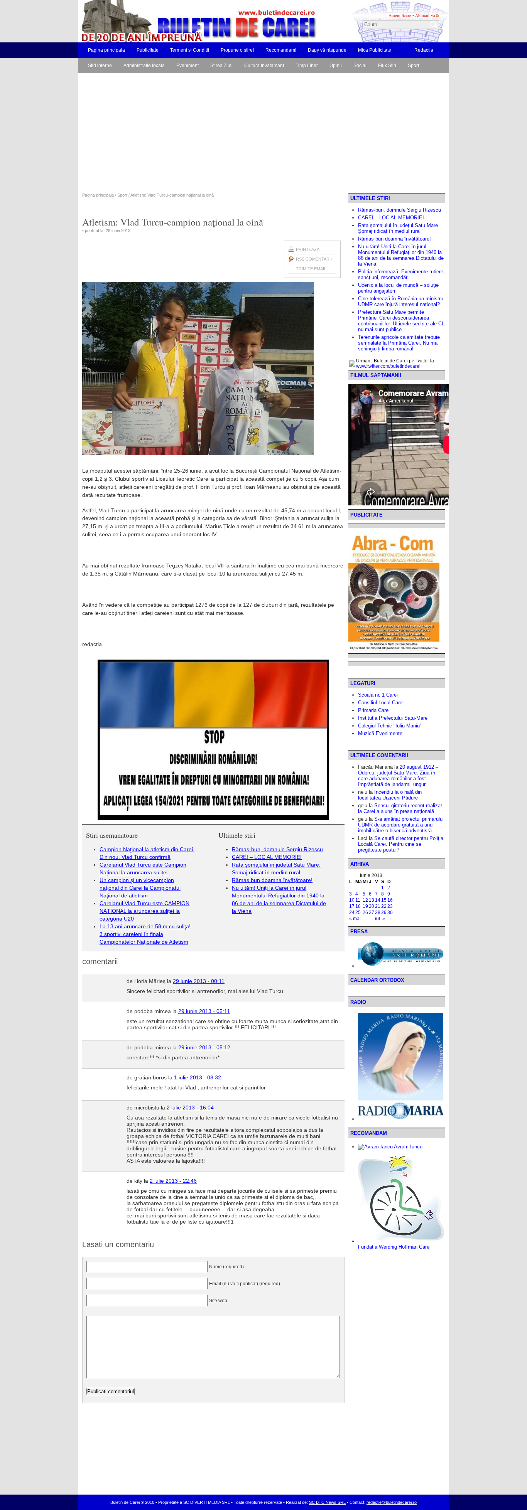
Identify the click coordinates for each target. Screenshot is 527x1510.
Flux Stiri (387, 65)
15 (384, 900)
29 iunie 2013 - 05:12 (204, 1047)
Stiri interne (100, 65)
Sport (413, 65)
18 (358, 906)
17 (352, 906)
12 (365, 900)
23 (390, 906)
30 (390, 912)
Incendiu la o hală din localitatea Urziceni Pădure (390, 795)
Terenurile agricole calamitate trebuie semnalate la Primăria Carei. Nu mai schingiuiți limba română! (399, 343)
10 (352, 900)
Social (360, 65)
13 (371, 900)
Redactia (423, 50)
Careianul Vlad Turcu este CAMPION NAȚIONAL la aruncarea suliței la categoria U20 (144, 911)
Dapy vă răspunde (327, 50)
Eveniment (187, 65)
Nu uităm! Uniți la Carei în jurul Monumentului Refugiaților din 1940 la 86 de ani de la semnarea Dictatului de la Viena (401, 255)
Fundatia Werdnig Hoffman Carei (394, 1247)
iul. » (380, 918)
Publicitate (148, 50)
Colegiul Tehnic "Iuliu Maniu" (390, 726)
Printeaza (307, 249)
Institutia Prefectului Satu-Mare (392, 718)
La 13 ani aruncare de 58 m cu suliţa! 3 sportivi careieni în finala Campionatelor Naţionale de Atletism (145, 934)
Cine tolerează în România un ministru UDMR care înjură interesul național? (400, 301)
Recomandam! (280, 50)
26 (365, 912)
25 (358, 912)
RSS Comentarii (314, 259)
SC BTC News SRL (327, 1502)
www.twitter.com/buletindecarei (388, 366)
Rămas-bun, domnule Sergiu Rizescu (277, 849)
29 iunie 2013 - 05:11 (204, 1011)
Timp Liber (307, 65)
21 (377, 906)
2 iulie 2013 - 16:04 (190, 1107)
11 (357, 900)
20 (371, 906)
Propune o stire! (237, 50)
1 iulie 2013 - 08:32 (197, 1077)
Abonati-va (425, 15)
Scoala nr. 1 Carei (378, 695)
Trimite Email (311, 268)
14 (377, 900)
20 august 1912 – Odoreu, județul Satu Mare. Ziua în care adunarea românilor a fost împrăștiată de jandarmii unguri (398, 775)
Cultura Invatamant (264, 65)
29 (384, 912)
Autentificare (399, 15)
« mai (355, 918)
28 (377, 912)
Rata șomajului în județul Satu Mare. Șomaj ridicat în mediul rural (398, 228)
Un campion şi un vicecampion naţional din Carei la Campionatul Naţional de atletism (140, 888)
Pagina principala (106, 50)
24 (352, 912)
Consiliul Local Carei (381, 702)
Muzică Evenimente (380, 733)
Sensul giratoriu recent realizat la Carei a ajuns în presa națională (400, 808)
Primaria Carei (374, 710)
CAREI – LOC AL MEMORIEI (267, 857)
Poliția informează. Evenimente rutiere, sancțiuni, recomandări (401, 274)
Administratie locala (144, 65)
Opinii (335, 65)
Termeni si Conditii (189, 50)
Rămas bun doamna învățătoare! (272, 880)
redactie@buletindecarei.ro (392, 1502)
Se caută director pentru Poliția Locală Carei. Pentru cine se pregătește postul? (400, 844)
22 (384, 906)
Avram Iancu (407, 1147)
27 (371, 912)
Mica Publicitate (374, 50)
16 (390, 900)
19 (365, 906)
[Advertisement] (263, 135)
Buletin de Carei (176, 21)
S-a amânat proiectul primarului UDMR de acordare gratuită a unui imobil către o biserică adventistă (401, 824)
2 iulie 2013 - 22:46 (173, 1181)
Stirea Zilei (221, 65)
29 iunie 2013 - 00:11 (199, 981)
